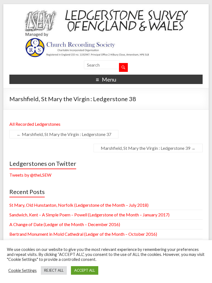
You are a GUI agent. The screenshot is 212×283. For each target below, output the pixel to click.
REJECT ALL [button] (53, 270)
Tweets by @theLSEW (30, 174)
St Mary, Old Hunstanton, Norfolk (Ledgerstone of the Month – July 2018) (79, 205)
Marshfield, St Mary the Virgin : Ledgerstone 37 (64, 134)
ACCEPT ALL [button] (84, 270)
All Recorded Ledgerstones (34, 124)
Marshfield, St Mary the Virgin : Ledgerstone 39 (148, 148)
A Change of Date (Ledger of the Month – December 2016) (64, 224)
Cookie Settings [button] (22, 270)
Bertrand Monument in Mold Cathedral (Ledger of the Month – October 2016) (83, 234)
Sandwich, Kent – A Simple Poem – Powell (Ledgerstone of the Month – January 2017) (89, 214)
